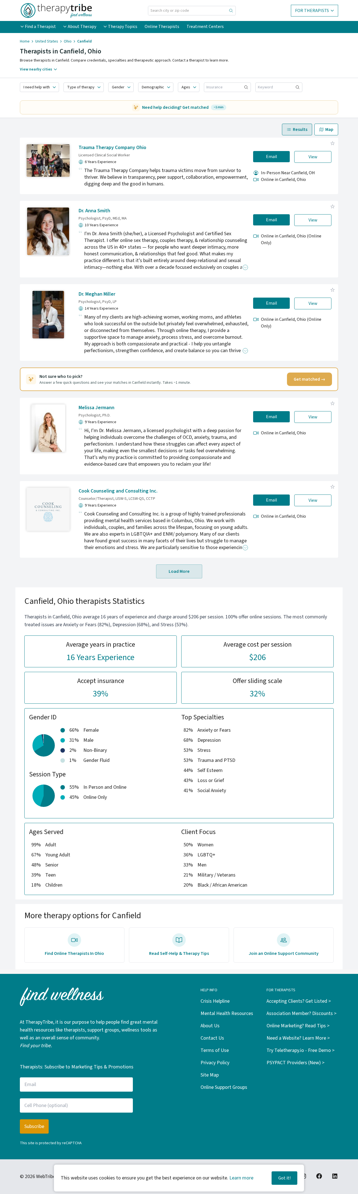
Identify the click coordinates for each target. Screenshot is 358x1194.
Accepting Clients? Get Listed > (299, 1001)
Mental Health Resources (227, 1013)
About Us (210, 1025)
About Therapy (82, 26)
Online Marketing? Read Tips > (298, 1025)
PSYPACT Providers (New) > (295, 1062)
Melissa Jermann (96, 407)
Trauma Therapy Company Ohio (112, 147)
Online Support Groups (224, 1087)
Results (300, 129)
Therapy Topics (122, 26)
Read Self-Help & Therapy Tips (179, 953)
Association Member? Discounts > (301, 1013)
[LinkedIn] (334, 1176)
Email (271, 157)
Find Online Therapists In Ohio (74, 953)
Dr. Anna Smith (94, 210)
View (312, 157)
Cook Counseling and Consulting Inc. (118, 491)
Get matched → (309, 379)
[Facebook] (319, 1176)
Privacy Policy (215, 1062)
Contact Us (212, 1038)
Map (329, 129)
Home (25, 41)
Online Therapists (162, 26)
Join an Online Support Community (284, 953)
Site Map (210, 1074)
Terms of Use (215, 1050)
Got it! (284, 1178)
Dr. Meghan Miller (97, 294)
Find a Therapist (40, 26)
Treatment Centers (205, 26)
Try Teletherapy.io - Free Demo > (301, 1050)
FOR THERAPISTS (312, 11)
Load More (179, 571)
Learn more (241, 1177)
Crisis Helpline (215, 1001)
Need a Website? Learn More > (298, 1038)
